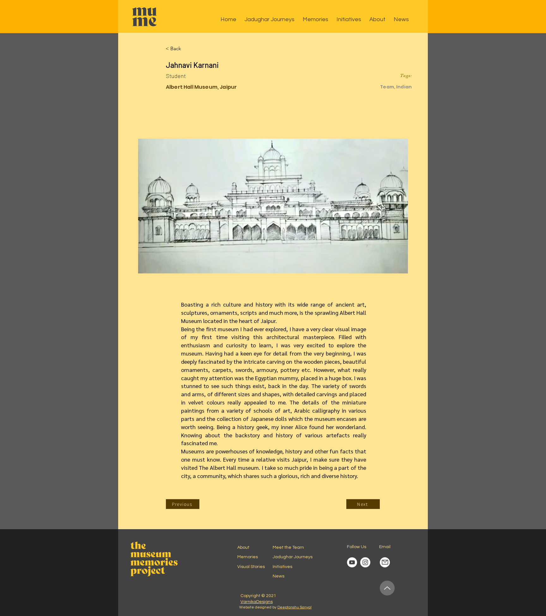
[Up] (387, 588)
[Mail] (385, 562)
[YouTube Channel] (352, 562)
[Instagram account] (365, 562)
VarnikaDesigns (256, 602)
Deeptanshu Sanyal (294, 607)
